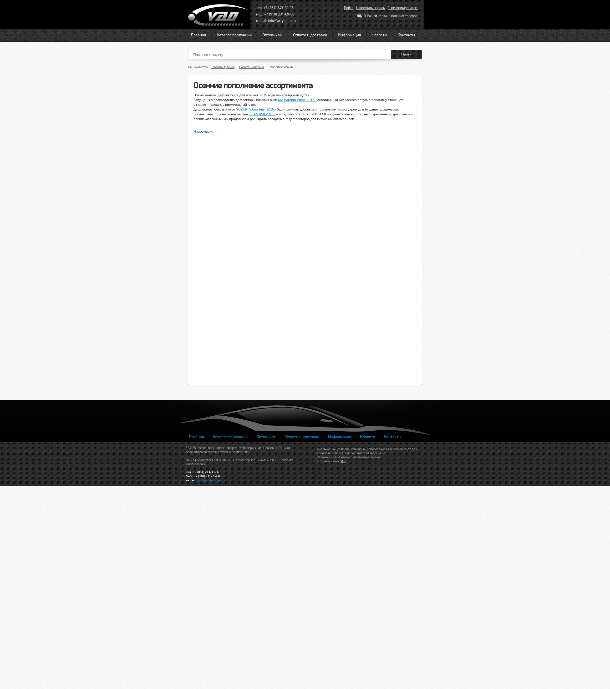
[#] (218, 16)
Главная (198, 35)
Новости (379, 35)
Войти (348, 8)
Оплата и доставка (310, 35)
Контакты (406, 35)
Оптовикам (272, 35)
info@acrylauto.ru (282, 20)
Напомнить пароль (370, 8)
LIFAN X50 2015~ (262, 114)
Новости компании (251, 67)
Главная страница (222, 67)
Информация (349, 35)
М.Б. (343, 461)
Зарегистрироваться (403, 8)
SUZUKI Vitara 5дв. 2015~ (256, 109)
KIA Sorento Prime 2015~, (297, 100)
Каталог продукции (234, 35)
